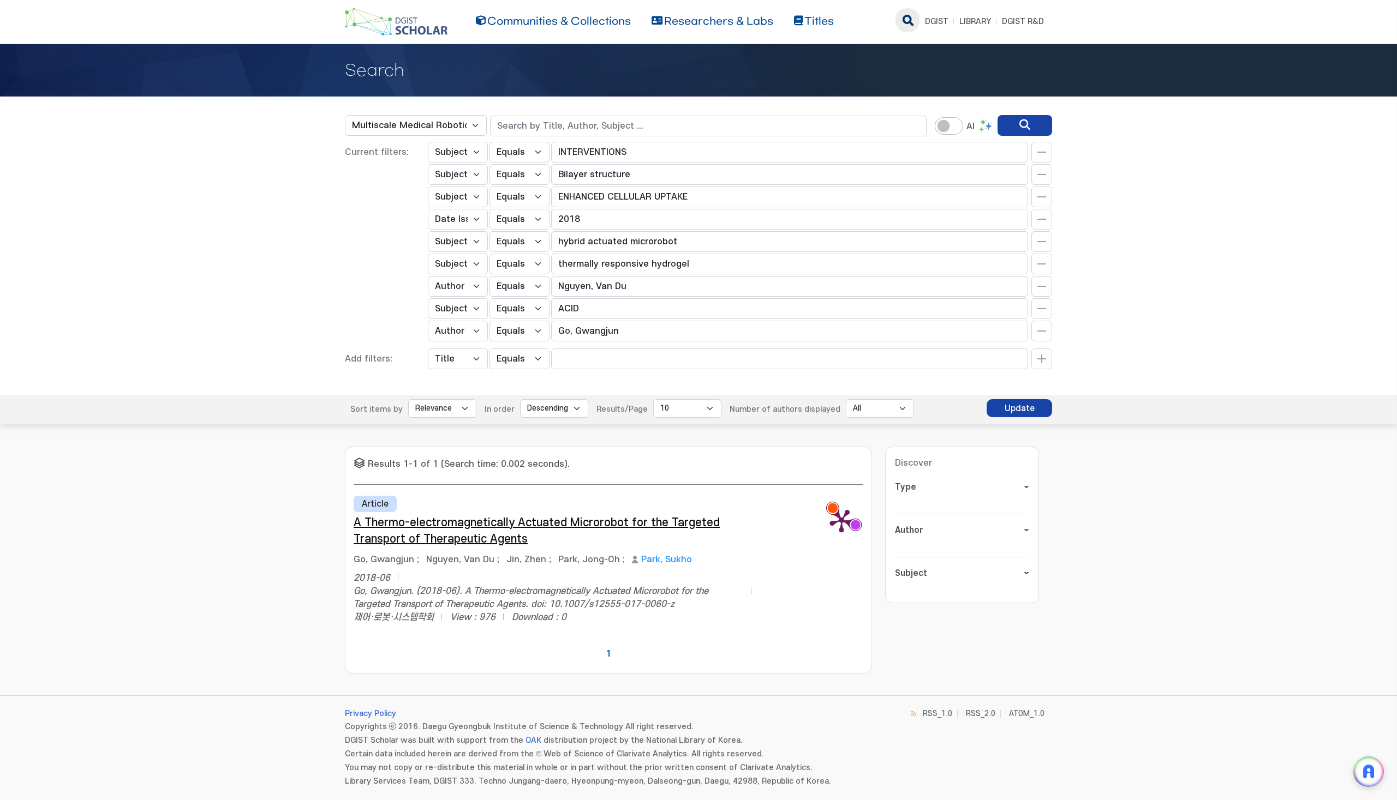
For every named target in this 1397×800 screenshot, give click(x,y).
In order (500, 409)
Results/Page (622, 409)
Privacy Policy (370, 713)
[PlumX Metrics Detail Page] (841, 520)
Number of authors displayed (785, 409)
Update (1020, 408)
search (907, 20)
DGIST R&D (1023, 21)
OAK (533, 740)
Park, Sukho (666, 559)
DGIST (936, 21)
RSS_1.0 (937, 713)
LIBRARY (975, 21)
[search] (1025, 125)
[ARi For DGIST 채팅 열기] (1368, 771)
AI (970, 126)
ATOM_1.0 (1026, 713)
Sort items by (376, 409)
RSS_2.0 (980, 713)
